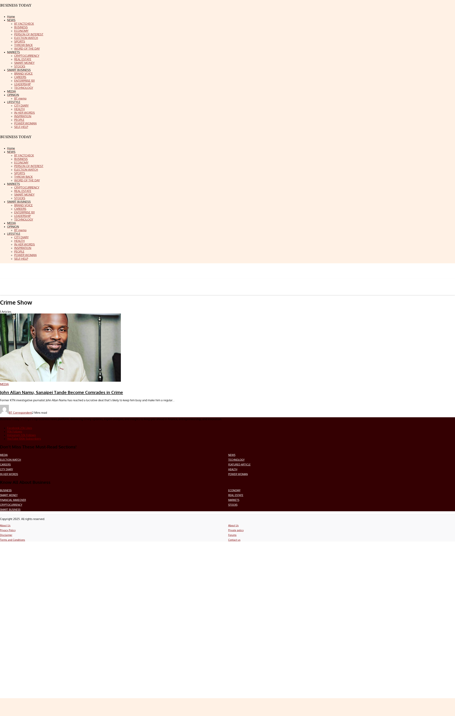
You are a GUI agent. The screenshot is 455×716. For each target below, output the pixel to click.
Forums (232, 535)
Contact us (234, 539)
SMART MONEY (9, 495)
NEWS (231, 454)
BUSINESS (6, 490)
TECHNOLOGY (236, 459)
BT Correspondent (20, 412)
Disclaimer (6, 535)
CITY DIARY (6, 469)
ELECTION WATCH (10, 459)
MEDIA (4, 454)
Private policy (236, 530)
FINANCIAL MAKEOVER (13, 499)
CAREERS (5, 464)
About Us (5, 525)
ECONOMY (234, 490)
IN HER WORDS (9, 474)
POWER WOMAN (238, 474)
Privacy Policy (8, 530)
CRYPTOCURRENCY (11, 504)
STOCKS (232, 504)
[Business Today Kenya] (16, 140)
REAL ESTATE (235, 495)
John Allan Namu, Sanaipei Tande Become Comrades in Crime (61, 392)
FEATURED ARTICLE (239, 464)
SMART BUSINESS (10, 509)
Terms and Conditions (12, 539)
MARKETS (233, 499)
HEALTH (232, 469)
